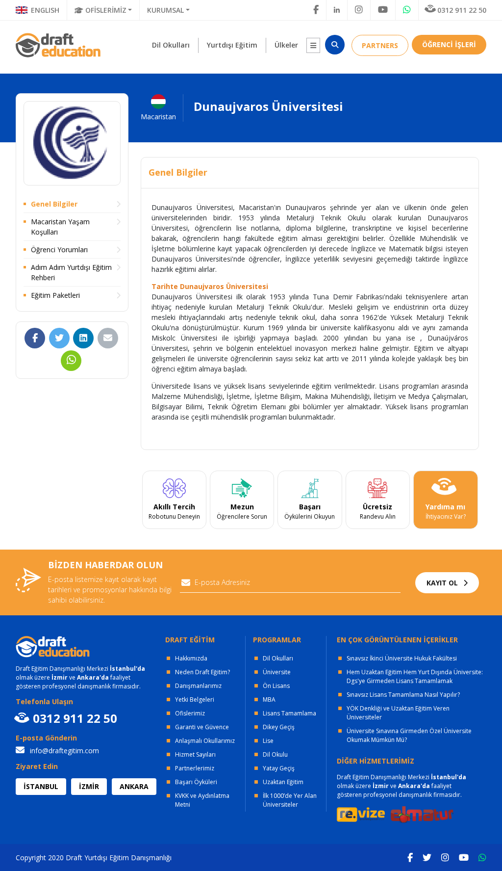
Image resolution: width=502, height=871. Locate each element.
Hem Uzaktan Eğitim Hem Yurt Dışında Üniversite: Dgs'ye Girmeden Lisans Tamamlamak (415, 676)
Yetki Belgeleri (194, 699)
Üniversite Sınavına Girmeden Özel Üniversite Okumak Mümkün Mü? (409, 735)
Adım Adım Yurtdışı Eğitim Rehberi (71, 272)
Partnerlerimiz (194, 768)
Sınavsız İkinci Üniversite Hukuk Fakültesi (402, 658)
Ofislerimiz (190, 713)
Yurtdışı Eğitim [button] (232, 45)
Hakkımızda (191, 658)
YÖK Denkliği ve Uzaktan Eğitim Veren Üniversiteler (398, 712)
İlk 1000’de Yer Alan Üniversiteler (290, 800)
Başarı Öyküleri (196, 782)
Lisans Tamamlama (289, 713)
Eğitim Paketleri (55, 295)
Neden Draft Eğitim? (202, 672)
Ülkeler (286, 45)
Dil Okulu (275, 754)
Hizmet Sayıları (195, 754)
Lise (268, 741)
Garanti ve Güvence (202, 727)
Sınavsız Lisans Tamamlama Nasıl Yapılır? (403, 694)
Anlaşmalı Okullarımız (205, 741)
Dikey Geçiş (279, 727)
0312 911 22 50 (461, 10)
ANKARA (134, 786)
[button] (313, 45)
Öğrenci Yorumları (59, 249)
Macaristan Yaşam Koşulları (60, 227)
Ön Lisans (276, 686)
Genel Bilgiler (54, 204)
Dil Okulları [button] (171, 45)
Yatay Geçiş (279, 768)
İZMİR (89, 786)
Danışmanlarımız (198, 686)
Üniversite (277, 672)
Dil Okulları (278, 658)
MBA (269, 699)
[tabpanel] (174, 500)
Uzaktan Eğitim (283, 782)
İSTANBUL (41, 786)
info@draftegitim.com (63, 750)
